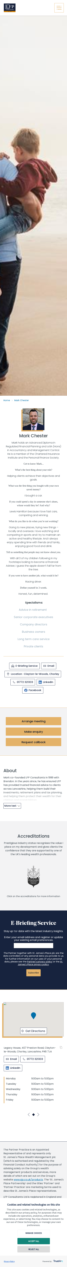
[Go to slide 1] (33, 1115)
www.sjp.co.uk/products (28, 1179)
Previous (29, 1115)
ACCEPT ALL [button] (33, 1241)
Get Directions (35, 1031)
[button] (33, 1016)
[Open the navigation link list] (59, 7)
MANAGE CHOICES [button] (34, 1233)
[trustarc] (58, 1260)
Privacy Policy (9, 1261)
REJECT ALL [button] (34, 1249)
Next (38, 1115)
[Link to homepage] (26, 7)
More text (10, 806)
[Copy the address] (62, 1047)
